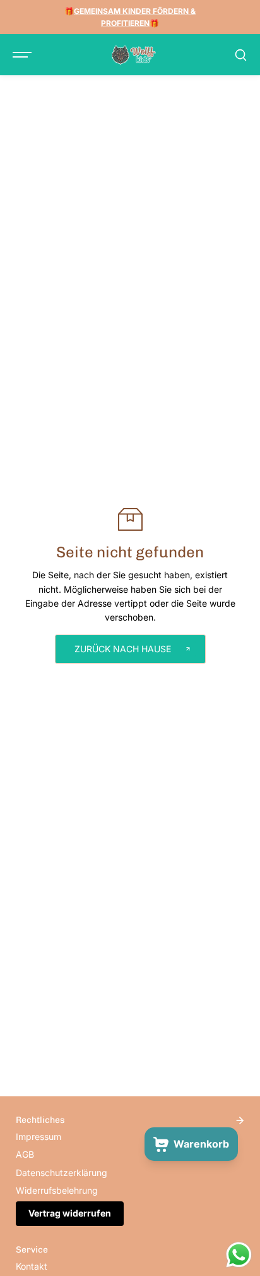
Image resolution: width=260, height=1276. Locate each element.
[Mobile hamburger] (23, 55)
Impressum (38, 1136)
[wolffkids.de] (134, 55)
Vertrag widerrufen (69, 1213)
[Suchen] (240, 55)
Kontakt (31, 1266)
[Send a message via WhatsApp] (239, 1255)
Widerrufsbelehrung (57, 1190)
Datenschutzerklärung (61, 1172)
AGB (25, 1154)
